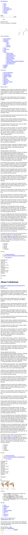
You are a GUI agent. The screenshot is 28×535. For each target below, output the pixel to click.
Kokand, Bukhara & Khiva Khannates (15, 61)
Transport (5, 41)
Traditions (5, 65)
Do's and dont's (6, 74)
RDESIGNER (10, 528)
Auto (7, 43)
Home (2, 285)
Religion (5, 66)
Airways (8, 45)
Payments (5, 511)
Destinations (6, 7)
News (4, 48)
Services (5, 11)
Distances (5, 83)
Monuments (6, 40)
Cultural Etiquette (7, 75)
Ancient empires (10, 54)
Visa (4, 6)
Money (5, 77)
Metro (7, 42)
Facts (4, 50)
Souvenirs (5, 79)
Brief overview (9, 53)
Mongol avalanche (10, 58)
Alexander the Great (11, 55)
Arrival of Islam (9, 57)
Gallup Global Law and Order (11, 236)
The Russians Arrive (11, 62)
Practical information (8, 72)
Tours (4, 3)
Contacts (5, 12)
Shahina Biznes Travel (6, 519)
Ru (4, 19)
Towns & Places (7, 38)
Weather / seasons (7, 76)
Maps (4, 84)
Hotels (4, 5)
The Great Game (10, 63)
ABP (10, 527)
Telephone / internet (7, 81)
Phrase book (6, 80)
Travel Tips (6, 10)
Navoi (20, 285)
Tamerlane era (9, 59)
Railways (8, 46)
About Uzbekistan (7, 9)
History (5, 51)
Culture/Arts (6, 49)
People (5, 67)
